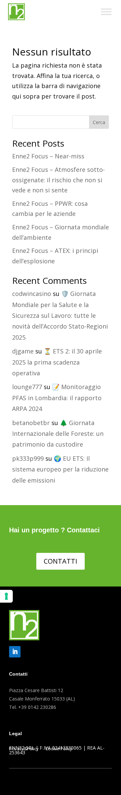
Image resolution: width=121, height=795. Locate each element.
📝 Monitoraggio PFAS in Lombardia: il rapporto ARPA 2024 (57, 398)
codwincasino (31, 294)
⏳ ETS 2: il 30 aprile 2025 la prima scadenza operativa (57, 362)
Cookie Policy (58, 749)
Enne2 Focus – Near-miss (48, 156)
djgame (23, 351)
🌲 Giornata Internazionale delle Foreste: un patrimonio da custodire (58, 434)
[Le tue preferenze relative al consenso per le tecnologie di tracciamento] (6, 596)
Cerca (99, 122)
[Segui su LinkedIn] (15, 651)
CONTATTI (60, 561)
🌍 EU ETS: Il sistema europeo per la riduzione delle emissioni (60, 469)
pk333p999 (28, 458)
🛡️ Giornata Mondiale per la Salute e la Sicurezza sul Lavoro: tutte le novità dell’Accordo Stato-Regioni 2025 (60, 315)
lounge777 (27, 387)
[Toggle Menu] (106, 11)
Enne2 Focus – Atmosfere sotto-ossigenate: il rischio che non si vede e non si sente (58, 179)
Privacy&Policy (24, 749)
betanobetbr (31, 423)
